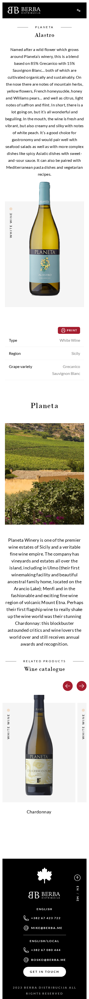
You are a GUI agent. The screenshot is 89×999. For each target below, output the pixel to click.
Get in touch (44, 972)
